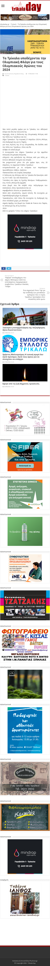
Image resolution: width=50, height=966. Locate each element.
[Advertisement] (25, 103)
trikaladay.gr (4, 24)
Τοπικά (13, 24)
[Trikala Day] (25, 6)
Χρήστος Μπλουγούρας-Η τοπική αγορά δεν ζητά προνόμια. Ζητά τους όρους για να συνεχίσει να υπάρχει (23, 356)
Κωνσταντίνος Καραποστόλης (14, 74)
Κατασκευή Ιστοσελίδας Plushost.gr (24, 961)
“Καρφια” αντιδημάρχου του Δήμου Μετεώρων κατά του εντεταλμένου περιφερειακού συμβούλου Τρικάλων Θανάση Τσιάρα (16, 281)
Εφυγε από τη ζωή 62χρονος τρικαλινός (21, 384)
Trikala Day (32, 963)
